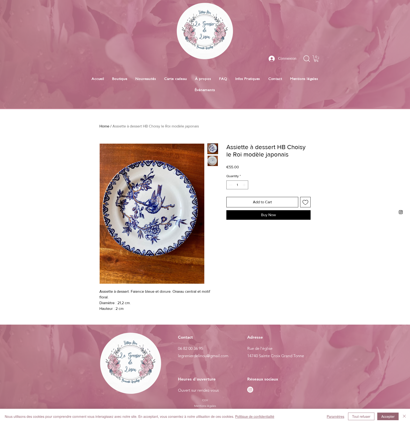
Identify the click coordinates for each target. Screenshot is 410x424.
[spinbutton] (237, 185)
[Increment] (244, 185)
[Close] (404, 416)
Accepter (388, 416)
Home (104, 126)
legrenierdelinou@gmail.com (203, 355)
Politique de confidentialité (254, 416)
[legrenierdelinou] (400, 212)
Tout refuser (361, 416)
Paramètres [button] (335, 416)
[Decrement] (230, 185)
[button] (316, 58)
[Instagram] (250, 390)
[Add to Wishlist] (305, 202)
